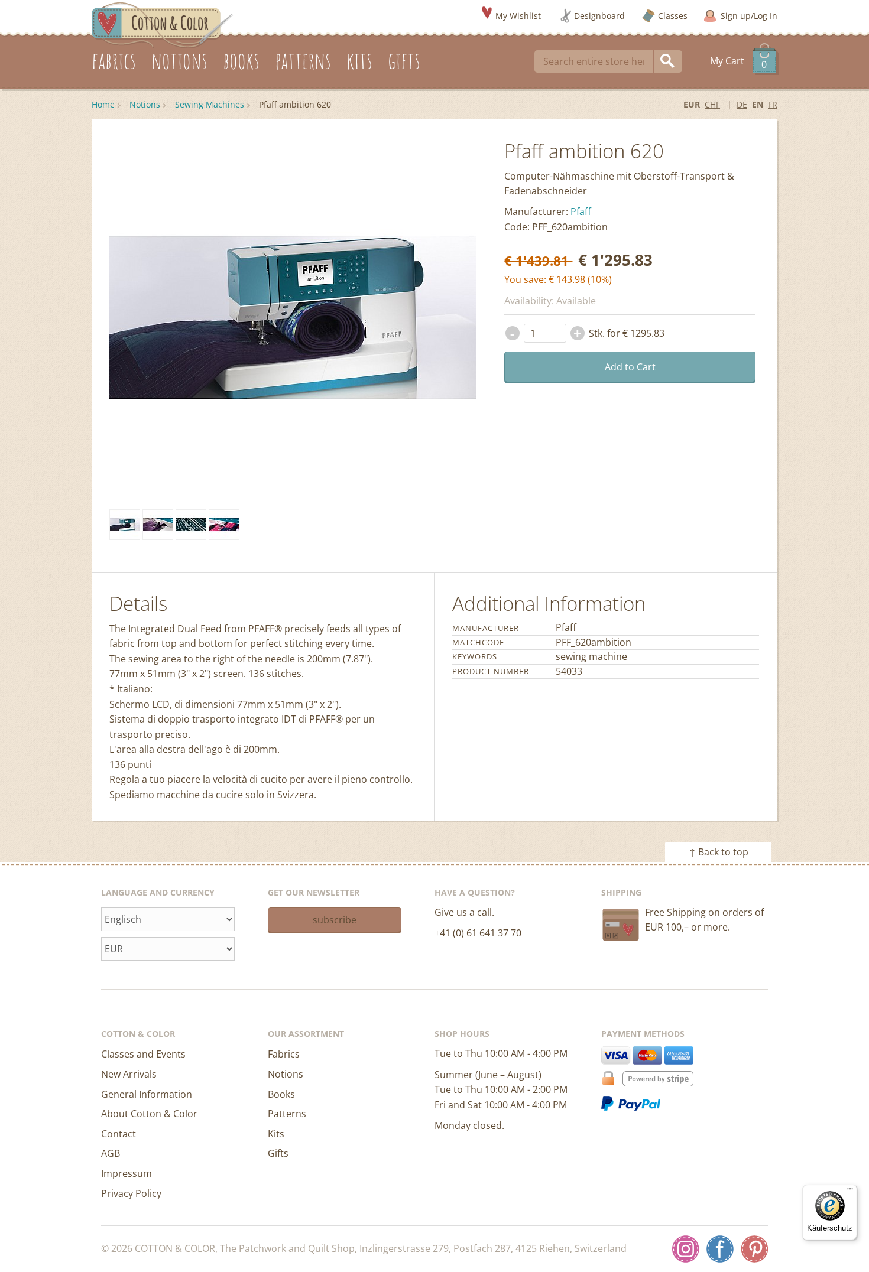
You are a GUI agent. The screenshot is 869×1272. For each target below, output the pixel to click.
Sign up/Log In (749, 15)
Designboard (599, 15)
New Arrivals (129, 1074)
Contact (118, 1133)
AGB (110, 1153)
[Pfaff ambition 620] (124, 524)
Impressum (126, 1173)
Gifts (278, 1153)
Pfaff (580, 211)
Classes (673, 15)
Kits (276, 1133)
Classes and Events (143, 1053)
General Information (146, 1094)
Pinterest (754, 1249)
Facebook (720, 1249)
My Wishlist (518, 15)
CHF (712, 104)
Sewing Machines (209, 104)
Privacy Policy (131, 1193)
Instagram (685, 1249)
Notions (144, 104)
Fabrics (284, 1053)
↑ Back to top (718, 851)
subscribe (334, 919)
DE (742, 104)
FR (772, 104)
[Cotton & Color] (163, 24)
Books (281, 1094)
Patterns (287, 1113)
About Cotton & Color (149, 1113)
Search (668, 61)
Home (103, 104)
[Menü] (850, 1192)
